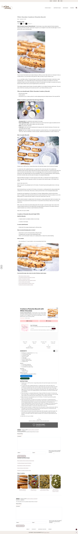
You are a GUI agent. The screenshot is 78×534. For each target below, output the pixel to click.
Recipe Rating (20, 433)
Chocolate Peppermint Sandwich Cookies (27, 277)
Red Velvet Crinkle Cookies (24, 275)
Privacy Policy (46, 532)
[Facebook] (58, 1)
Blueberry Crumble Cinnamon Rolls (24, 470)
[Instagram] (60, 1)
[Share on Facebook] (1, 266)
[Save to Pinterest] (1, 268)
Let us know (38, 425)
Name (19, 452)
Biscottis (19, 79)
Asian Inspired (65, 7)
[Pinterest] (62, 1)
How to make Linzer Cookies (24, 281)
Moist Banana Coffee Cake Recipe (24, 465)
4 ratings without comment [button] (33, 429)
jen (18, 19)
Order (50, 529)
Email (34, 452)
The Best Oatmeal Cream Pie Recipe (24, 463)
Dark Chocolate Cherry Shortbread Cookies (27, 280)
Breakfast (72, 7)
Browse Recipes (42, 529)
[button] (20, 318)
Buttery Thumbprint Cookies (24, 278)
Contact (34, 529)
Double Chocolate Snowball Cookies (26, 284)
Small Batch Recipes (57, 7)
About (28, 529)
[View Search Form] (76, 8)
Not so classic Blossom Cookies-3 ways (26, 283)
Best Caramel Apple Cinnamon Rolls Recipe (25, 460)
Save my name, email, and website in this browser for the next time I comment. (55, 451)
